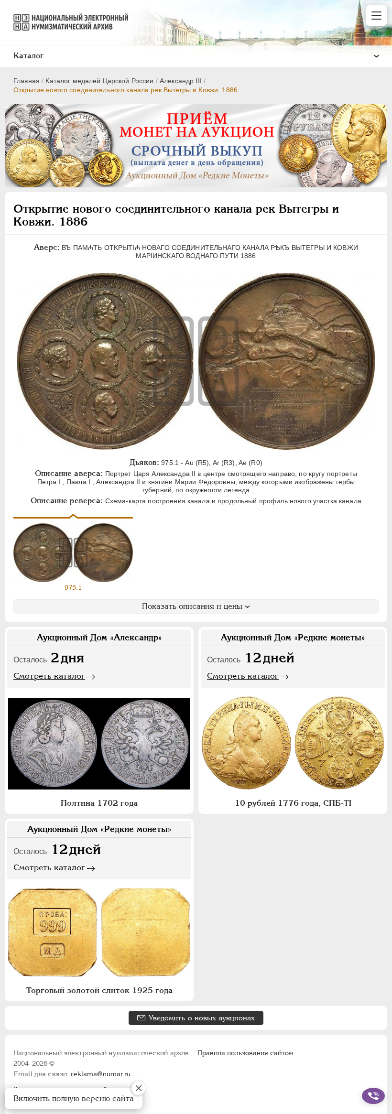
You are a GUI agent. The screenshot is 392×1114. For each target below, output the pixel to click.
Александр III (181, 81)
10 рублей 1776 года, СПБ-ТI (293, 803)
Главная (26, 81)
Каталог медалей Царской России (99, 81)
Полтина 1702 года (99, 803)
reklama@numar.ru (101, 1074)
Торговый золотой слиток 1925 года (99, 990)
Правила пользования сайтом (245, 1053)
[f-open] (373, 1095)
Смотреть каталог (49, 676)
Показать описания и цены (192, 606)
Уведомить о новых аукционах (202, 1018)
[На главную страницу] (66, 22)
